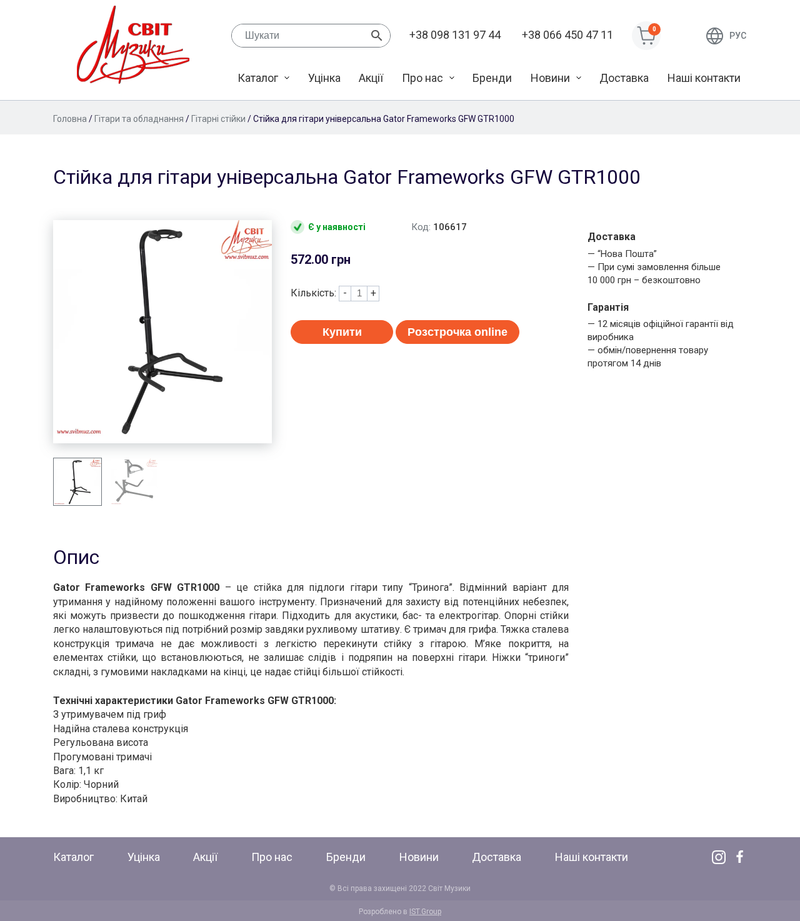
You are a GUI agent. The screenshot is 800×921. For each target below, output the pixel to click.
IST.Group (425, 911)
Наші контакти (704, 77)
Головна (70, 119)
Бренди (492, 77)
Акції (371, 77)
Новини (550, 77)
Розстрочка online (458, 332)
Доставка (624, 77)
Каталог (258, 77)
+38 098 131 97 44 (455, 34)
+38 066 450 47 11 (567, 34)
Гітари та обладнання (139, 119)
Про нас (422, 77)
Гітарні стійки (218, 119)
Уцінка (324, 77)
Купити (342, 332)
